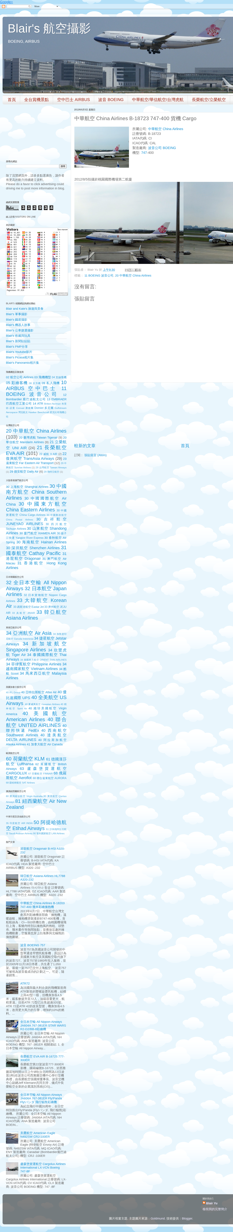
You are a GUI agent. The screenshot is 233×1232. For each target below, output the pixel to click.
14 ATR (38, 403)
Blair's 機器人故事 (18, 325)
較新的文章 (85, 445)
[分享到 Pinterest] (139, 270)
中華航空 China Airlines (165, 129)
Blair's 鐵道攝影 (16, 319)
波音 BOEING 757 (32, 945)
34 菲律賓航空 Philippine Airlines (33, 664)
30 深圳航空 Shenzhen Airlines (33, 548)
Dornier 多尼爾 (44, 407)
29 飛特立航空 (51, 471)
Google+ (6, 2)
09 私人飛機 (51, 383)
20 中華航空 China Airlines (133, 275)
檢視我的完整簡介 (215, 1209)
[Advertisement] (185, 413)
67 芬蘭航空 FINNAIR (40, 773)
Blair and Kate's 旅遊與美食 (24, 308)
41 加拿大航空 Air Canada (45, 744)
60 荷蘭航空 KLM (25, 758)
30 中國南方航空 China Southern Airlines (36, 492)
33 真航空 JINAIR (23, 613)
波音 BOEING (111, 99)
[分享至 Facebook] (136, 270)
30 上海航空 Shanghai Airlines (27, 486)
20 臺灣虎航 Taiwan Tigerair (38, 437)
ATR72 (25, 983)
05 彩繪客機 (17, 383)
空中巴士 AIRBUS (73, 99)
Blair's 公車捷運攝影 (19, 330)
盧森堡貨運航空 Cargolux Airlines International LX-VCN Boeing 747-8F (43, 1167)
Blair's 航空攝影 (49, 28)
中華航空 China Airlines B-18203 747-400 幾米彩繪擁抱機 (42, 905)
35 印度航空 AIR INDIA (19, 823)
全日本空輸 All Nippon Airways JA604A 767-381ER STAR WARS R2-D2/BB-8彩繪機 (43, 1025)
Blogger (187, 1218)
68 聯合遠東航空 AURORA (50, 778)
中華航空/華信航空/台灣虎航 (158, 99)
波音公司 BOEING (162, 148)
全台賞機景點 (36, 99)
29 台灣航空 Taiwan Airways (51, 467)
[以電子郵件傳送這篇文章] (126, 270)
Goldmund (158, 1218)
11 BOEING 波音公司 (98, 275)
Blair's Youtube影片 (19, 352)
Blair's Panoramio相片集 (22, 362)
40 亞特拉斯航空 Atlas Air (39, 692)
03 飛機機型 (42, 377)
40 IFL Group (13, 692)
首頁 (12, 99)
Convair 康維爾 (25, 408)
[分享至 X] (133, 270)
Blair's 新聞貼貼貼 (18, 341)
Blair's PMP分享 (17, 346)
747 (144, 153)
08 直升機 (35, 383)
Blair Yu (211, 1203)
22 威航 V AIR (48, 454)
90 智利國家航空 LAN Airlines (48, 833)
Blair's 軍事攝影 (16, 314)
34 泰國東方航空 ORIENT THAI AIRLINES (43, 659)
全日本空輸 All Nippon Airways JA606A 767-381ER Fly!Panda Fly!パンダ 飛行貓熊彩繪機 (41, 1098)
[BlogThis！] (130, 270)
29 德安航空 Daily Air (24, 471)
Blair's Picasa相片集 (19, 357)
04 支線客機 (59, 377)
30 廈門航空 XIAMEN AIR (37, 533)
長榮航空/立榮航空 (209, 99)
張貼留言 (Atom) (95, 455)
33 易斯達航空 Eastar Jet (28, 606)
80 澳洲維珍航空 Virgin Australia (24, 796)
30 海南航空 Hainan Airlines (41, 542)
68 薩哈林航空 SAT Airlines (20, 782)
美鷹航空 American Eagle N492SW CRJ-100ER (37, 1135)
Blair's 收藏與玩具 (18, 335)
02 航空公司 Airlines (19, 377)
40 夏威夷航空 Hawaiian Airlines (42, 704)
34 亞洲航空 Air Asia (29, 633)
